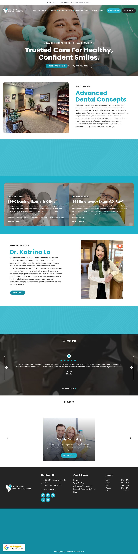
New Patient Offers (81, 10)
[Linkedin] (48, 500)
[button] (6, 367)
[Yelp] (43, 500)
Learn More (13, 222)
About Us (53, 10)
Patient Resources (65, 10)
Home (34, 10)
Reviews (94, 10)
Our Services (42, 10)
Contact (101, 10)
